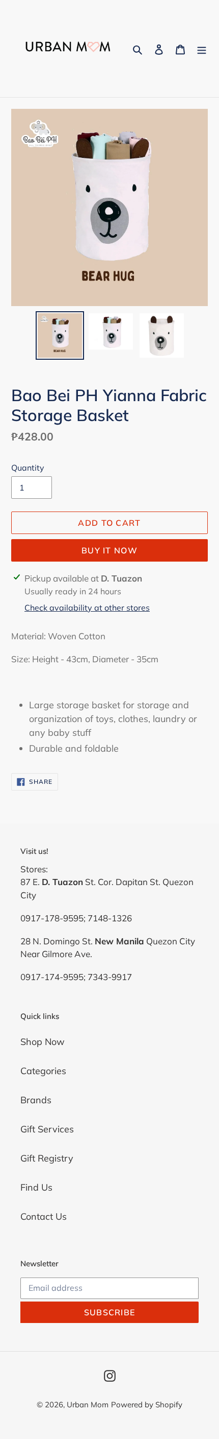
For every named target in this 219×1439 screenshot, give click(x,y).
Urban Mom (87, 1404)
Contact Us (43, 1216)
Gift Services (47, 1129)
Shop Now (42, 1042)
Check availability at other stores (87, 607)
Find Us (36, 1187)
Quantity (27, 467)
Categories (43, 1071)
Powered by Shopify (146, 1404)
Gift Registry (46, 1158)
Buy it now (109, 550)
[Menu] (201, 49)
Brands (35, 1100)
